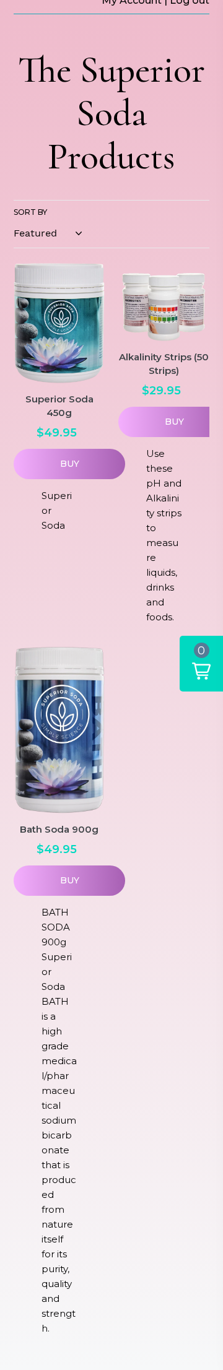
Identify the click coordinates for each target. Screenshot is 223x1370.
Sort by (30, 212)
